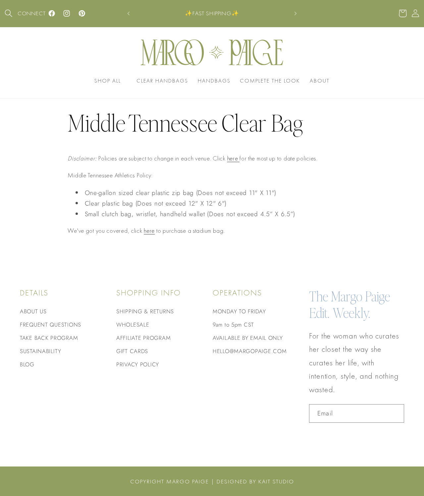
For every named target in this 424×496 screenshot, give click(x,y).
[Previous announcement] (128, 13)
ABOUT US (33, 311)
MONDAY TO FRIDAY (239, 311)
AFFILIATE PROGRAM (143, 338)
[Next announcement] (295, 13)
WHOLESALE (132, 325)
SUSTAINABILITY (40, 351)
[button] (9, 13)
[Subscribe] (395, 413)
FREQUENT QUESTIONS (50, 325)
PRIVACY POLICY (137, 364)
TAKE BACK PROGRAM (49, 338)
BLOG (27, 364)
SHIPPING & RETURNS (145, 311)
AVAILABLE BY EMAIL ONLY (248, 338)
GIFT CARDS (132, 351)
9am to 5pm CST (233, 325)
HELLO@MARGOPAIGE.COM (250, 351)
